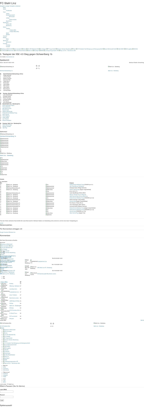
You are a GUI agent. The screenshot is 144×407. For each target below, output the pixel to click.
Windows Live (12, 232)
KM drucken (12, 16)
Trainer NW (8, 24)
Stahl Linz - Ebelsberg (113, 70)
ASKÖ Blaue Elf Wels (14, 301)
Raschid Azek (5, 110)
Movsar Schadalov (6, 120)
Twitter (4, 376)
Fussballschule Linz (42, 261)
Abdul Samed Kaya (7, 125)
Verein (4, 9)
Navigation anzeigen (5, 6)
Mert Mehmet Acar (6, 108)
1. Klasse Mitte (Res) (14, 31)
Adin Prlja (5, 128)
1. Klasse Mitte (12, 30)
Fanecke (5, 43)
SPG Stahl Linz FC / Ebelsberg (7, 261)
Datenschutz (6, 370)
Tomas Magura (6, 116)
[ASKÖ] (2, 328)
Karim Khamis (5, 114)
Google (1, 232)
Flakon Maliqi (5, 117)
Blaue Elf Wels (3, 267)
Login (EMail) (3, 389)
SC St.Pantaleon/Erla (14, 310)
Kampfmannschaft (10, 15)
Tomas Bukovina (6, 107)
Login (4, 380)
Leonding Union (13, 289)
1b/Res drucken (12, 19)
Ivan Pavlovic (5, 119)
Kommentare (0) (10, 57)
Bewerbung (8, 21)
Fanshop (8, 45)
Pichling (11, 303)
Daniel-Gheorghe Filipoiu (8, 105)
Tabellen (8, 28)
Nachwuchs (5, 22)
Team (4, 12)
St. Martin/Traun (13, 313)
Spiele (7, 33)
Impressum (5, 368)
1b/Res (7, 18)
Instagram (5, 375)
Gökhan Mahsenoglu (7, 111)
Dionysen (11, 318)
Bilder (7, 39)
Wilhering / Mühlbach (14, 286)
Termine (5, 36)
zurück (1, 223)
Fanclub (8, 46)
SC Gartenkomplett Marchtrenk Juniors (46, 273)
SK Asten (11, 308)
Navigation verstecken (15, 6)
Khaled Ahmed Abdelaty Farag (9, 113)
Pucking (11, 283)
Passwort (2, 395)
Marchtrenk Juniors (14, 298)
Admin (4, 382)
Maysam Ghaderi (7, 126)
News (4, 7)
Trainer (7, 13)
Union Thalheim (13, 295)
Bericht (142, 320)
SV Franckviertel (13, 316)
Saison (4, 27)
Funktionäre (9, 10)
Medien (5, 37)
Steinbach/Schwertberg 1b (6, 70)
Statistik (8, 34)
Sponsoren (5, 40)
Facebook (6, 232)
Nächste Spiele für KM (5, 256)
